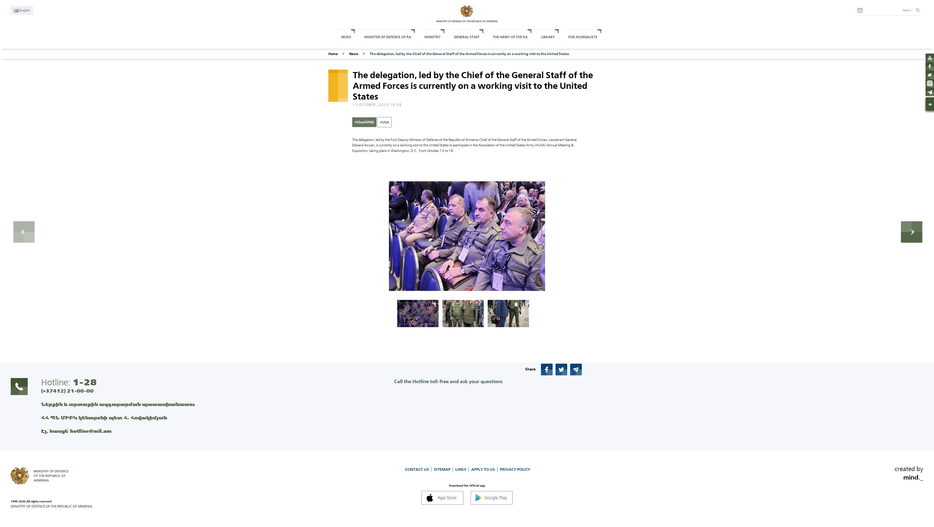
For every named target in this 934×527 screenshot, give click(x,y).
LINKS (461, 469)
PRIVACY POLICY (515, 469)
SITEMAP (442, 469)
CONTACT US (417, 469)
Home (333, 54)
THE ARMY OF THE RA (510, 37)
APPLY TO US (483, 469)
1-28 (84, 382)
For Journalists (582, 37)
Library (548, 37)
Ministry (432, 37)
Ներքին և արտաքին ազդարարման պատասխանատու (118, 404)
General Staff (466, 37)
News (346, 37)
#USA (384, 122)
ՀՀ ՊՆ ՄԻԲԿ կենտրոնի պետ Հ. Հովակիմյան (104, 418)
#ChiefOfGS (364, 122)
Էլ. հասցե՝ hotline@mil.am (76, 431)
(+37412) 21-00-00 (67, 391)
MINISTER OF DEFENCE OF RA (387, 37)
